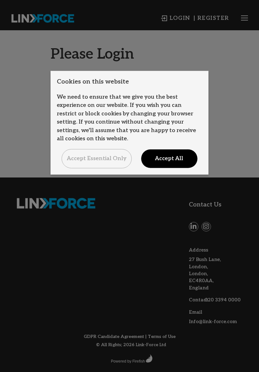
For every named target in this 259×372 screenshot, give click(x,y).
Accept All (169, 158)
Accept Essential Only (96, 158)
